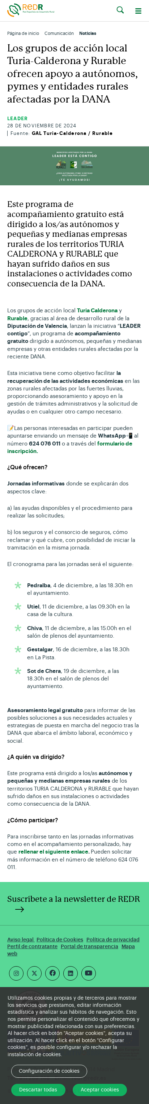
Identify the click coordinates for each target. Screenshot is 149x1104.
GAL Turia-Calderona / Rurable (72, 133)
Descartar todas (38, 1089)
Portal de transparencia (89, 946)
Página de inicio (23, 33)
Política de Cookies (60, 939)
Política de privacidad (113, 939)
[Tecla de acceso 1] (30, 9)
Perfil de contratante (32, 946)
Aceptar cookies (100, 1089)
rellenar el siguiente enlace (53, 852)
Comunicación (59, 33)
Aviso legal (21, 939)
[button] (120, 10)
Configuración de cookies (49, 1071)
